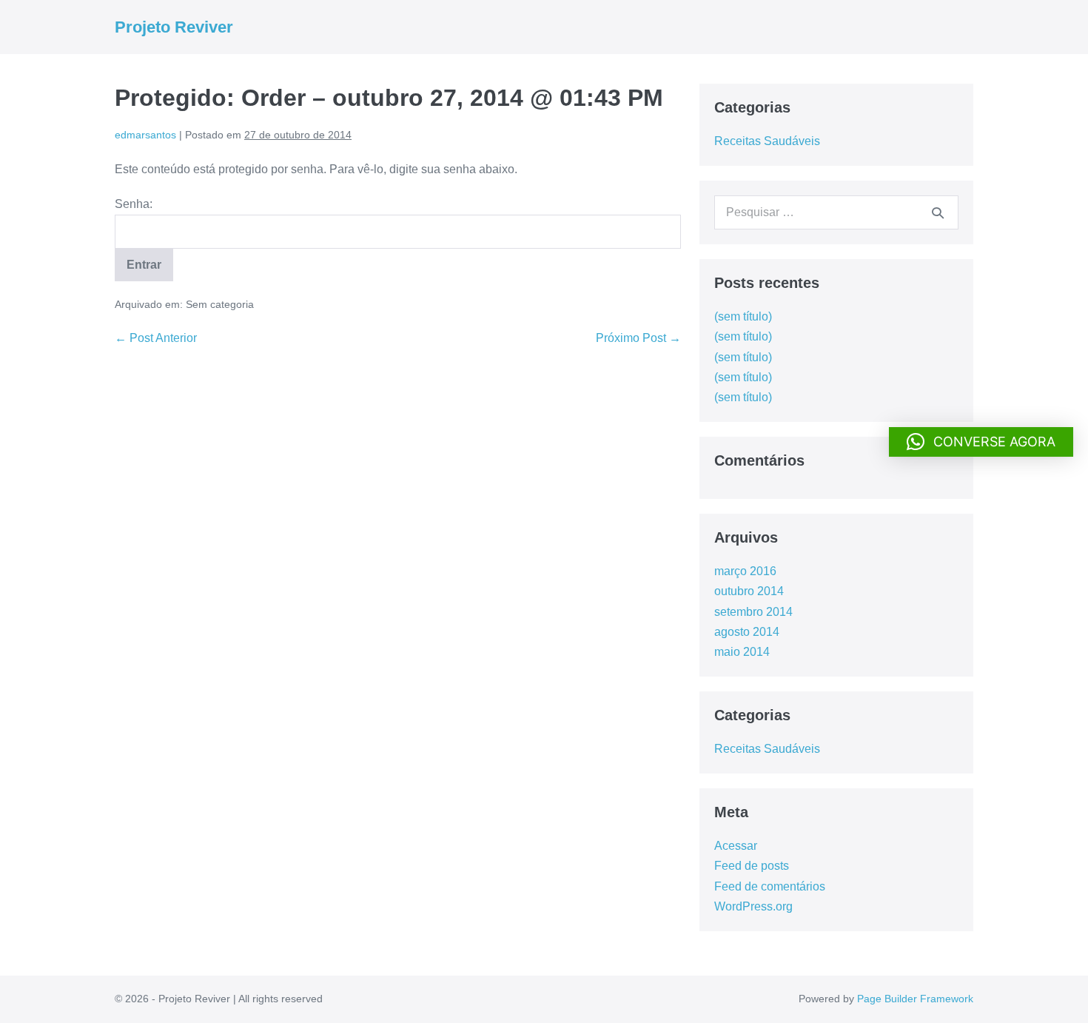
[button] (981, 442)
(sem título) (743, 316)
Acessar (735, 845)
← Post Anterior (156, 338)
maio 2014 (742, 651)
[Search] (937, 212)
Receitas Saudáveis (767, 141)
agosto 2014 (746, 631)
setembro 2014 (753, 612)
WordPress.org (753, 906)
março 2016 (745, 571)
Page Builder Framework (915, 998)
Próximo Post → (638, 338)
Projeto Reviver (174, 27)
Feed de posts (751, 865)
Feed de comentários (769, 886)
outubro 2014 (749, 591)
